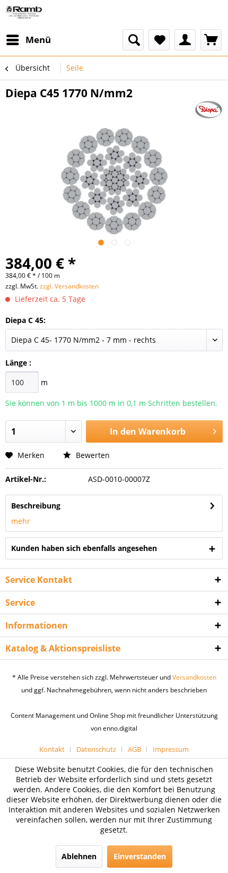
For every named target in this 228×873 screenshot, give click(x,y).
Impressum (171, 749)
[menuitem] (28, 39)
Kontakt (52, 749)
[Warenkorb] (211, 39)
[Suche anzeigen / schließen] (133, 39)
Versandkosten (194, 677)
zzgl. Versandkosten (69, 286)
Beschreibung (35, 506)
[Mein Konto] (185, 39)
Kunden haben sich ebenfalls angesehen (84, 548)
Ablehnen (79, 856)
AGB (134, 749)
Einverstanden (139, 856)
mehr (20, 521)
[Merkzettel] (159, 39)
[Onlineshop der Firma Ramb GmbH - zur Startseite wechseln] (23, 14)
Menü (38, 39)
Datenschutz (96, 749)
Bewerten (92, 455)
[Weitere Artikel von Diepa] (209, 109)
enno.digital (120, 728)
